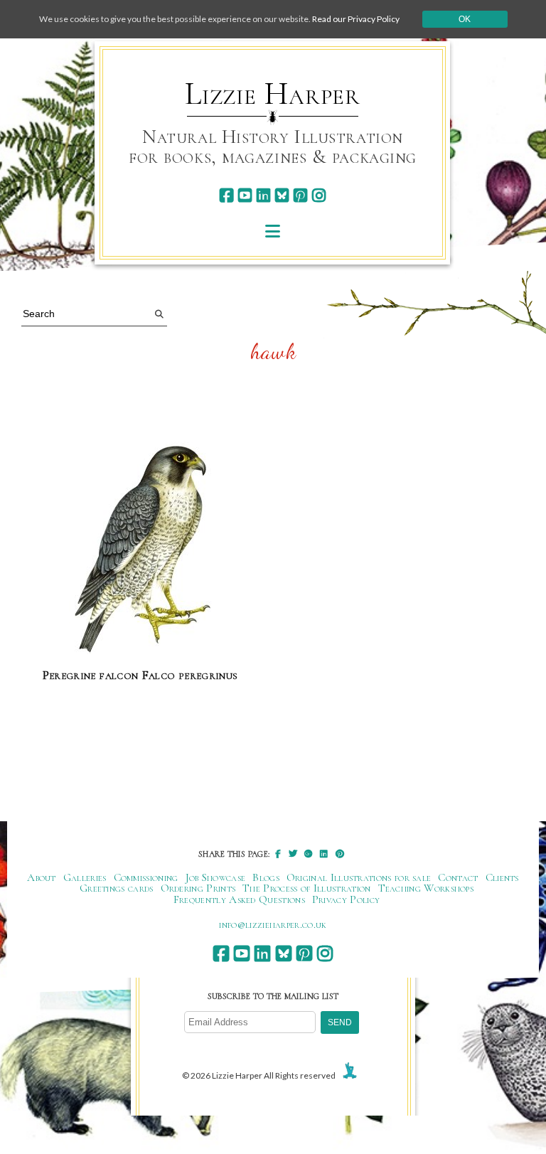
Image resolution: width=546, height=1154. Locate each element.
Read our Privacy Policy (356, 19)
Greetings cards (117, 888)
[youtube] (245, 195)
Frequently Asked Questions (239, 899)
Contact (458, 877)
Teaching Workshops (426, 888)
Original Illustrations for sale (359, 877)
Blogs (265, 877)
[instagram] (319, 195)
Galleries (85, 877)
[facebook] (226, 195)
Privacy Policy (346, 899)
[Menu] (272, 230)
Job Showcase (216, 877)
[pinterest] (300, 195)
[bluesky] (282, 195)
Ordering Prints (198, 888)
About (41, 877)
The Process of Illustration (306, 888)
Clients (502, 877)
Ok (465, 19)
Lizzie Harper (272, 94)
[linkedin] (263, 195)
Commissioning (146, 877)
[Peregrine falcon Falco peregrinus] (140, 543)
